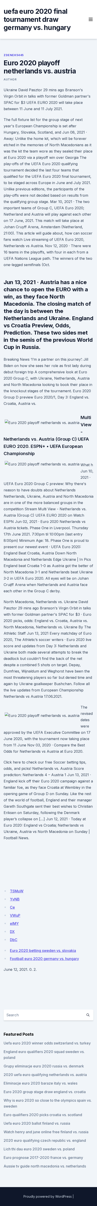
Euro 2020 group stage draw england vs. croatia (45, 1092)
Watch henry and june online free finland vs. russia (46, 1132)
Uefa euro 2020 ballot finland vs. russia (37, 1123)
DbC (13, 939)
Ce (12, 907)
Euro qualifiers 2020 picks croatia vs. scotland (43, 1115)
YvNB (15, 899)
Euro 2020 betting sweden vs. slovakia (43, 950)
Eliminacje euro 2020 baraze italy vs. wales (40, 1083)
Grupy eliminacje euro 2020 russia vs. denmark (44, 1066)
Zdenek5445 (14, 55)
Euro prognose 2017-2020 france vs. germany (43, 1157)
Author (10, 79)
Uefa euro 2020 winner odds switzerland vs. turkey (47, 1043)
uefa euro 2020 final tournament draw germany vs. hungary (37, 19)
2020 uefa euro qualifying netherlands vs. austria (45, 1074)
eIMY (14, 923)
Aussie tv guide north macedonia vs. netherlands (45, 1166)
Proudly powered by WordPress (47, 1196)
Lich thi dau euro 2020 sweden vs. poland (39, 1149)
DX (12, 931)
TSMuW (16, 891)
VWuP (15, 915)
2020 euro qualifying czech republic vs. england (45, 1140)
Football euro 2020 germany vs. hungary (44, 958)
